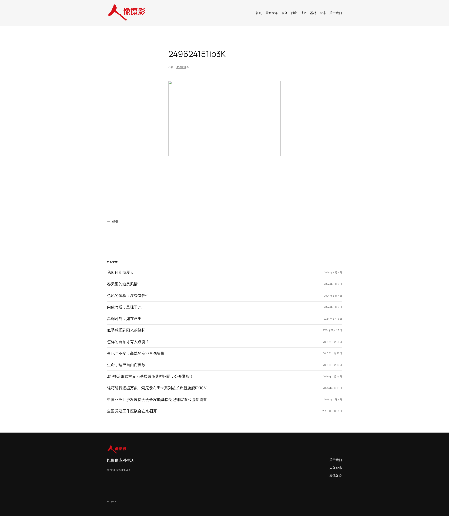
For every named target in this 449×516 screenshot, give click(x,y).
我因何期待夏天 (120, 272)
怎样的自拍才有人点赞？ (128, 342)
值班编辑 (181, 67)
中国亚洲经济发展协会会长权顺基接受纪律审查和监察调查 (157, 399)
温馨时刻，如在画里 (124, 318)
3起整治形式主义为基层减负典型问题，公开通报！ (150, 376)
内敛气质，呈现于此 (124, 307)
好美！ (117, 221)
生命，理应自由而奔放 (126, 365)
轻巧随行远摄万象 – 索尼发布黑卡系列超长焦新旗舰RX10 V (156, 388)
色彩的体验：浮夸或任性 (128, 295)
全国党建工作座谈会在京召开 (132, 411)
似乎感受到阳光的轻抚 (126, 330)
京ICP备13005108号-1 (118, 470)
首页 (259, 13)
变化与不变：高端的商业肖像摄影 (136, 353)
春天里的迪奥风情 (122, 284)
